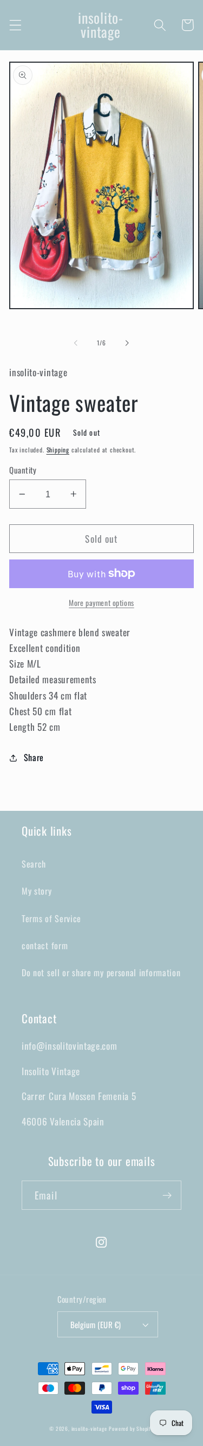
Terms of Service (51, 918)
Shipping (58, 449)
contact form (45, 945)
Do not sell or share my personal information (101, 972)
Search (34, 863)
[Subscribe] (167, 1195)
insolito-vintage (89, 1428)
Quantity (23, 470)
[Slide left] (76, 343)
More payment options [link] (101, 603)
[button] (15, 25)
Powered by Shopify (131, 1428)
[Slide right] (127, 343)
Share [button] (34, 757)
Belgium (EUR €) (95, 1324)
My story (37, 890)
